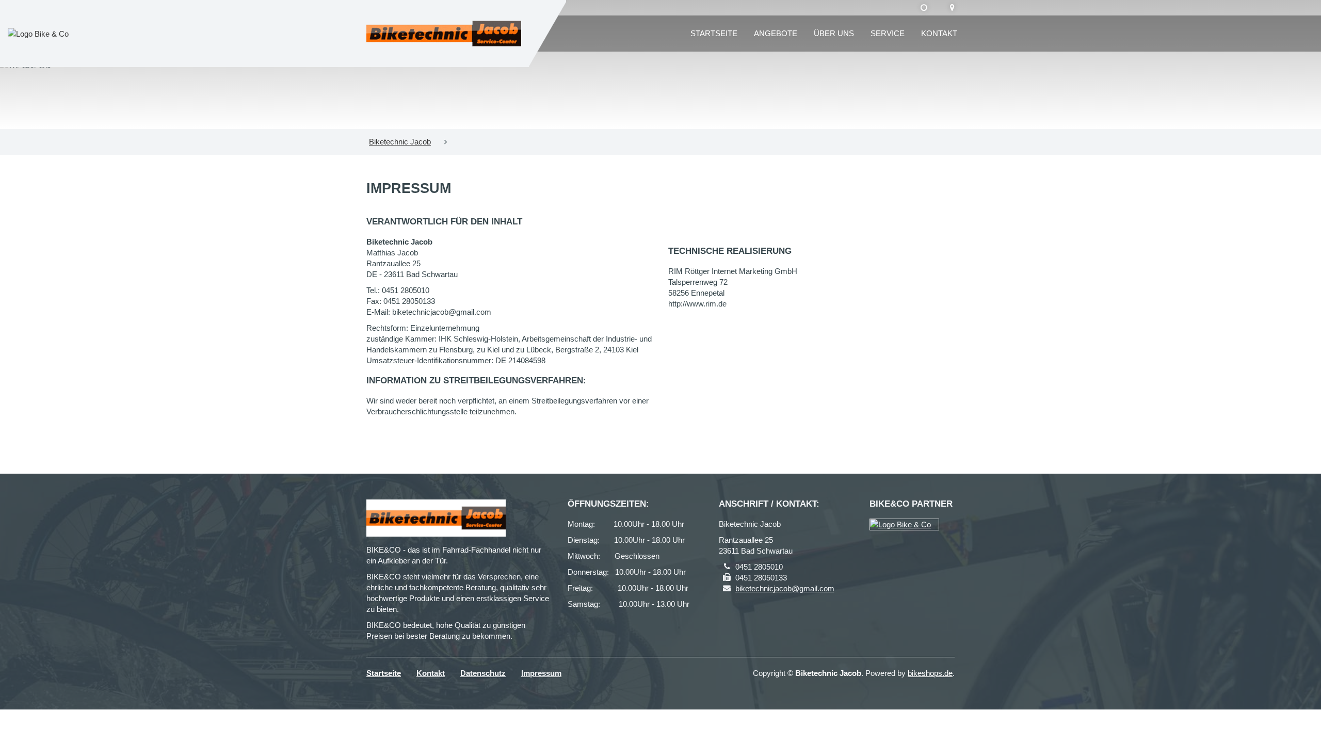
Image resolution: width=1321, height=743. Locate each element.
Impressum (541, 673)
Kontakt (939, 33)
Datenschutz (483, 673)
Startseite (713, 33)
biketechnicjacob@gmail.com (784, 588)
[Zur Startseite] (443, 33)
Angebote (775, 33)
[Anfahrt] (952, 7)
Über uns (834, 33)
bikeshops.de (930, 673)
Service (888, 33)
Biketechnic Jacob (400, 141)
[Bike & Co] (904, 524)
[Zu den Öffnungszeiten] (924, 7)
